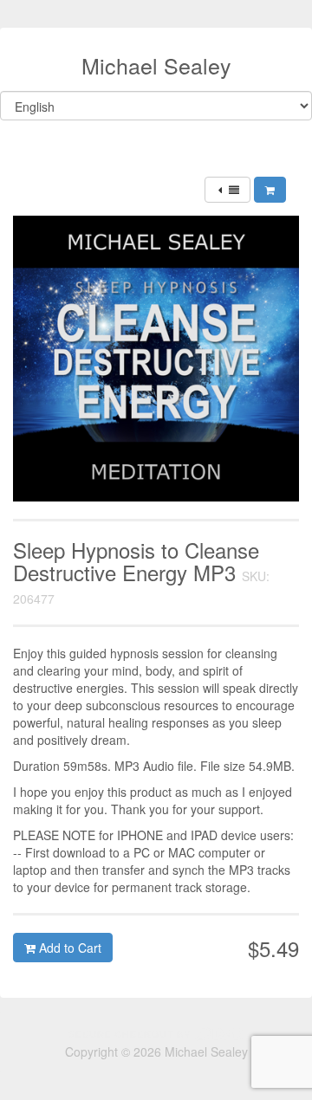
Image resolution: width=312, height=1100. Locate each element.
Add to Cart (68, 947)
